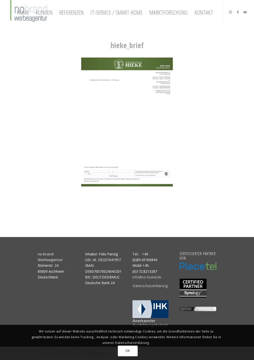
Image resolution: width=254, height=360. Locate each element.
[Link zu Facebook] (238, 12)
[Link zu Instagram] (230, 12)
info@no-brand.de (146, 277)
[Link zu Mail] (245, 12)
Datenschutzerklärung (150, 285)
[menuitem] (23, 12)
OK (128, 351)
